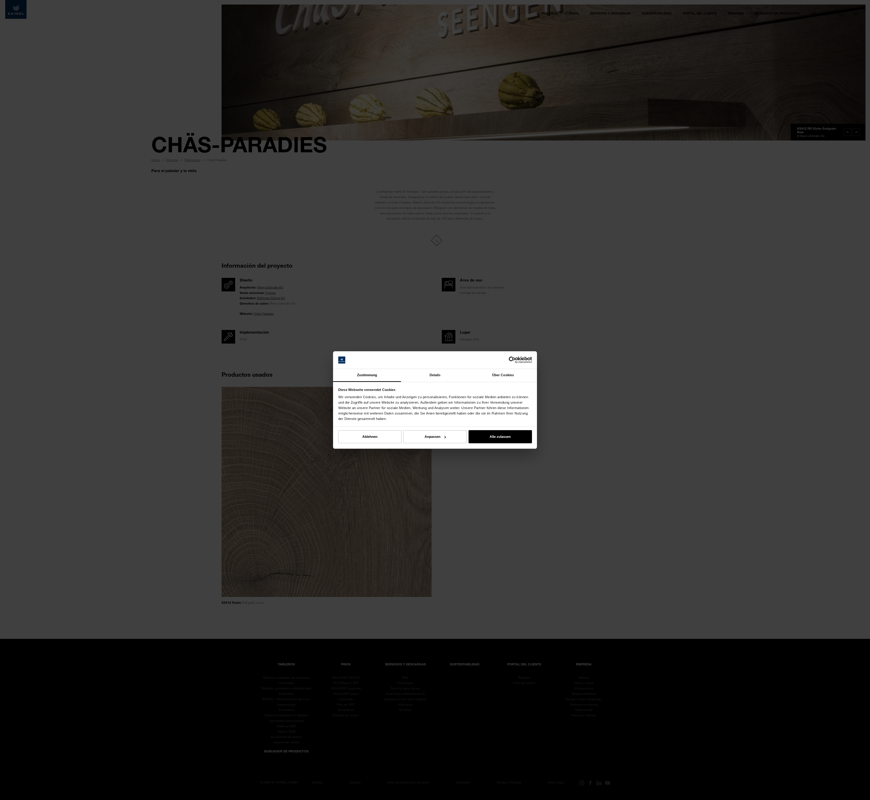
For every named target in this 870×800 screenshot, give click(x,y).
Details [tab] (435, 375)
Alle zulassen (500, 437)
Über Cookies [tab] (503, 375)
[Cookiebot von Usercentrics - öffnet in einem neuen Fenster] (512, 360)
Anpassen (432, 437)
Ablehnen (369, 437)
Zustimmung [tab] (367, 375)
